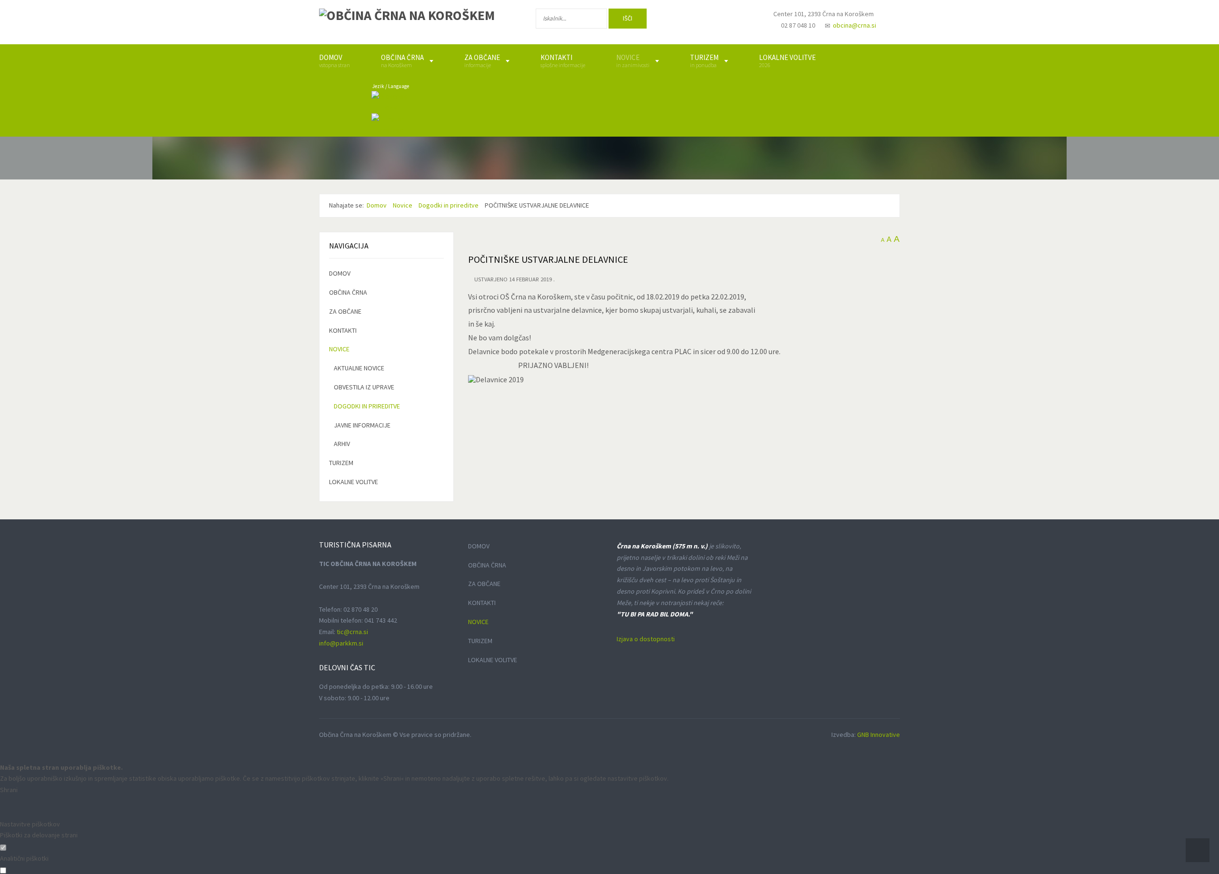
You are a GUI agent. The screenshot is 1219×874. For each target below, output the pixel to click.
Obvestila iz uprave (364, 387)
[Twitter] (711, 20)
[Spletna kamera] (740, 23)
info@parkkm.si (341, 643)
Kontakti (343, 330)
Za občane (345, 311)
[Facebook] (680, 20)
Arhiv (342, 443)
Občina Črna (348, 292)
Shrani (9, 789)
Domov (339, 273)
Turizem (341, 462)
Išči (627, 18)
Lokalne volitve (353, 481)
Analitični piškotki (24, 858)
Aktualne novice (359, 368)
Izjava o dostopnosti (646, 639)
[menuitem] (334, 61)
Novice (339, 349)
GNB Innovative (878, 734)
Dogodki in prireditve (367, 406)
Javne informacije (362, 425)
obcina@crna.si (854, 25)
